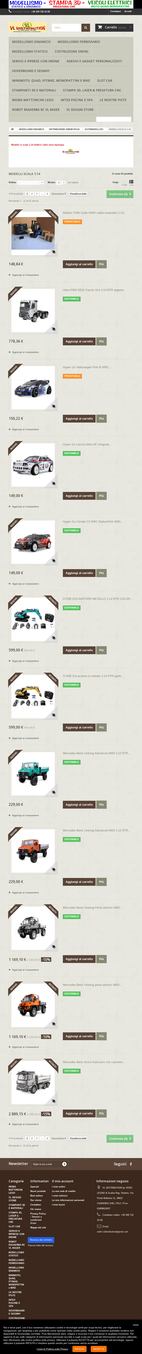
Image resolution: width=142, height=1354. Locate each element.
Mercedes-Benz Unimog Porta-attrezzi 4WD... (92, 907)
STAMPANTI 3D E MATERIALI (34, 90)
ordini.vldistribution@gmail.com (112, 1231)
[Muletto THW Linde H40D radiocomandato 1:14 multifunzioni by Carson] (33, 233)
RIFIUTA (79, 1349)
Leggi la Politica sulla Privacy (52, 1349)
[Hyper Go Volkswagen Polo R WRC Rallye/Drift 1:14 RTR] (33, 387)
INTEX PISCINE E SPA (77, 100)
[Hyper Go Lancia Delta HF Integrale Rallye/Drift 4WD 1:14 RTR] (33, 465)
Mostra (51, 182)
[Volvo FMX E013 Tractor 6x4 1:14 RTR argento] (33, 310)
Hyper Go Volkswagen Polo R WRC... (87, 367)
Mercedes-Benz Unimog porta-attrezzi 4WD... (92, 985)
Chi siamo (35, 1209)
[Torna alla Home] (12, 129)
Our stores (36, 1200)
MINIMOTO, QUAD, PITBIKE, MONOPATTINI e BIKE (51, 80)
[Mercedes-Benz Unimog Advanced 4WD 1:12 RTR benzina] (33, 773)
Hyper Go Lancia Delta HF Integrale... (87, 444)
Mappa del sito (38, 1227)
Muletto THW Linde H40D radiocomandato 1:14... (94, 212)
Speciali (34, 1186)
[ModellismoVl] (28, 27)
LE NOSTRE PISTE (113, 100)
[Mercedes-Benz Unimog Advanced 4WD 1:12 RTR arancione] (33, 851)
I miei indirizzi (60, 1195)
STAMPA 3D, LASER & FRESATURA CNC (92, 90)
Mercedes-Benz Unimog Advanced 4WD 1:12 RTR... (97, 753)
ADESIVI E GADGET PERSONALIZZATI (94, 61)
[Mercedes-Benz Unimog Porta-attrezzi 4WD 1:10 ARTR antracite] (33, 928)
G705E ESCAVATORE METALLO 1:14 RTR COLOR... (97, 598)
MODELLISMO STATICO (30, 51)
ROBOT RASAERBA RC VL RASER (35, 109)
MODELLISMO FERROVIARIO (79, 42)
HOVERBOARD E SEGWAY (31, 71)
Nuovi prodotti (38, 1191)
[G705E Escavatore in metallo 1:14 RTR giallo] (33, 696)
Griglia (124, 185)
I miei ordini (58, 1186)
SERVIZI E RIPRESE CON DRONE (35, 61)
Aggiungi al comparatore (25, 275)
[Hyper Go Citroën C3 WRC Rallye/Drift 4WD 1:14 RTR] (33, 542)
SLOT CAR (104, 80)
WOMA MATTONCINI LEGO (33, 100)
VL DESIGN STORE (80, 109)
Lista (131, 185)
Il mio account (62, 1181)
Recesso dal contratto (41, 1240)
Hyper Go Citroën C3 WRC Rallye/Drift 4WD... (93, 521)
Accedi (128, 11)
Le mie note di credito (64, 1191)
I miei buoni (58, 1204)
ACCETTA (98, 1349)
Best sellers (36, 1195)
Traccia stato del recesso (40, 1245)
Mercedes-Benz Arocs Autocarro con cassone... (94, 1062)
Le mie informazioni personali (68, 1200)
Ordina (12, 182)
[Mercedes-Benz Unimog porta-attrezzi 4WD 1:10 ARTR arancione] (33, 1005)
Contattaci (115, 11)
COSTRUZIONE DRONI (71, 51)
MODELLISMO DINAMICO (31, 42)
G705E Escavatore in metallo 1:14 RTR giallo (92, 676)
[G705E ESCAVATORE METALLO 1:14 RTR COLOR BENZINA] (33, 619)
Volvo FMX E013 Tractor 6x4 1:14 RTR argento (93, 290)
